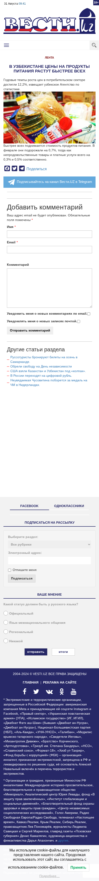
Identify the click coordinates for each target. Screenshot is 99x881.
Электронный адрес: (25, 553)
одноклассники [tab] (69, 506)
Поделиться (36, 169)
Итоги (63, 652)
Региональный (21, 632)
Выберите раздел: (23, 537)
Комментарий (18, 264)
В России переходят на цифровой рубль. (41, 375)
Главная (30, 682)
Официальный (21, 613)
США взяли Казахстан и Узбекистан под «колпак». (48, 371)
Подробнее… (49, 876)
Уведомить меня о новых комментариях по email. (47, 313)
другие (63, 840)
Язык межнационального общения (37, 622)
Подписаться (21, 578)
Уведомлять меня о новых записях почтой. (42, 321)
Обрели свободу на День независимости (41, 366)
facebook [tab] (29, 506)
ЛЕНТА (49, 57)
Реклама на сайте (59, 682)
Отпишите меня (25, 570)
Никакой (16, 641)
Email (11, 242)
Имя (10, 227)
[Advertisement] (49, 443)
